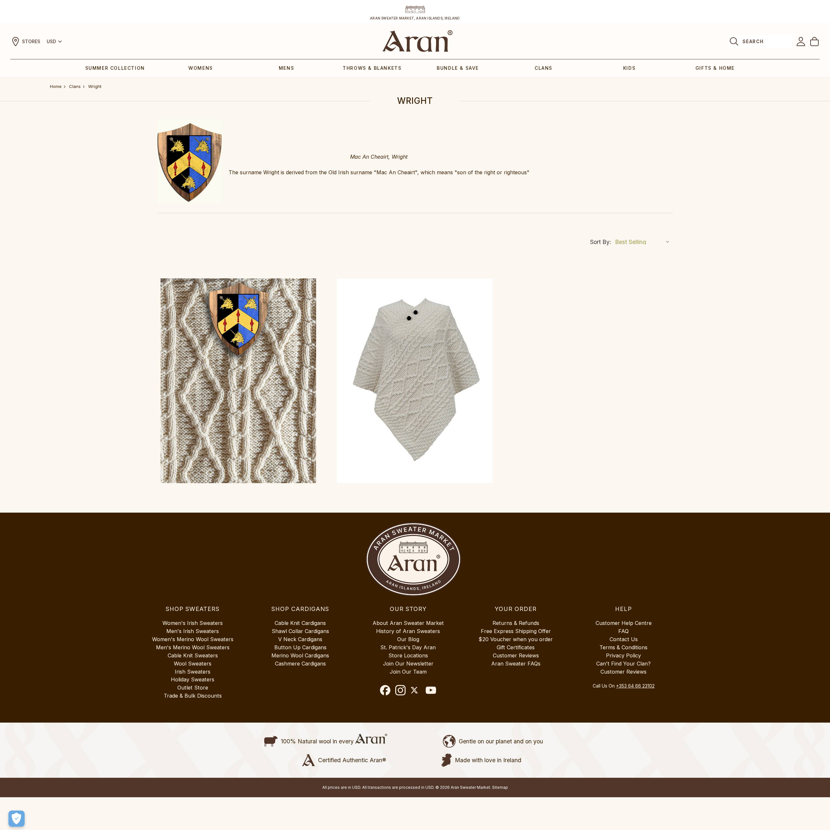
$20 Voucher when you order (516, 639)
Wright (94, 86)
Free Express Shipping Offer (516, 631)
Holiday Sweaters (192, 679)
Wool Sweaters (192, 663)
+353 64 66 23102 (635, 686)
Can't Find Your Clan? (623, 663)
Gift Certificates (516, 647)
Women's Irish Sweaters (192, 623)
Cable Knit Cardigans (300, 623)
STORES (31, 41)
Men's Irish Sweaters (192, 631)
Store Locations (408, 655)
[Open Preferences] (16, 819)
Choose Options (238, 381)
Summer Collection (115, 68)
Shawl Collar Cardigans (300, 631)
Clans (543, 68)
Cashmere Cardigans (300, 663)
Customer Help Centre (624, 623)
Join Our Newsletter (408, 663)
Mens (286, 68)
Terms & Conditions (623, 647)
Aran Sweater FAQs (515, 663)
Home (56, 86)
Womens (200, 68)
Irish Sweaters (192, 671)
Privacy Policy (623, 655)
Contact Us (624, 639)
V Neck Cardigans (300, 639)
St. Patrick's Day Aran (408, 647)
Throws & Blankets (372, 68)
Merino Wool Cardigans (300, 655)
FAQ (623, 631)
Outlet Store (192, 687)
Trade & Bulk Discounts (193, 695)
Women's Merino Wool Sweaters (192, 639)
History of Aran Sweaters (408, 631)
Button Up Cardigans (300, 647)
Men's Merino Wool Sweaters (193, 647)
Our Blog (408, 639)
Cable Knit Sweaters (193, 655)
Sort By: (600, 241)
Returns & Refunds (515, 623)
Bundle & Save (458, 68)
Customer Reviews (516, 655)
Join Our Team (408, 671)
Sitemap (500, 787)
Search (753, 41)
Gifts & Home (715, 68)
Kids (629, 68)
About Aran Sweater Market (408, 623)
